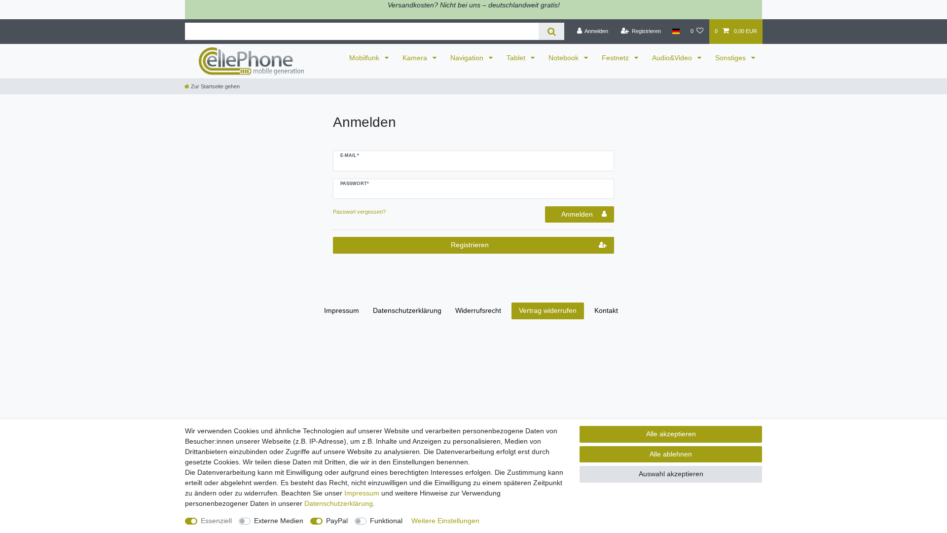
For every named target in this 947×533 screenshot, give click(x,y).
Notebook (564, 58)
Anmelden (577, 214)
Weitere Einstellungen (445, 521)
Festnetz (616, 58)
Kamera (415, 58)
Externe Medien (278, 521)
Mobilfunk (365, 58)
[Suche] (551, 31)
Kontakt (606, 310)
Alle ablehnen (671, 454)
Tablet (517, 58)
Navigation (467, 58)
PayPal (337, 521)
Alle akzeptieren (671, 434)
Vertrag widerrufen (548, 310)
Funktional (386, 521)
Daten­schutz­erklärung (407, 310)
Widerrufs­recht (478, 310)
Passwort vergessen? (359, 212)
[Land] (675, 31)
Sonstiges (731, 58)
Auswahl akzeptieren (671, 474)
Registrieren (470, 245)
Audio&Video (673, 58)
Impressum (341, 310)
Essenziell (216, 521)
